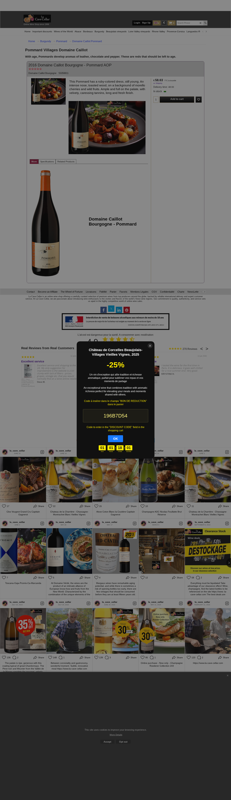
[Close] (150, 345)
